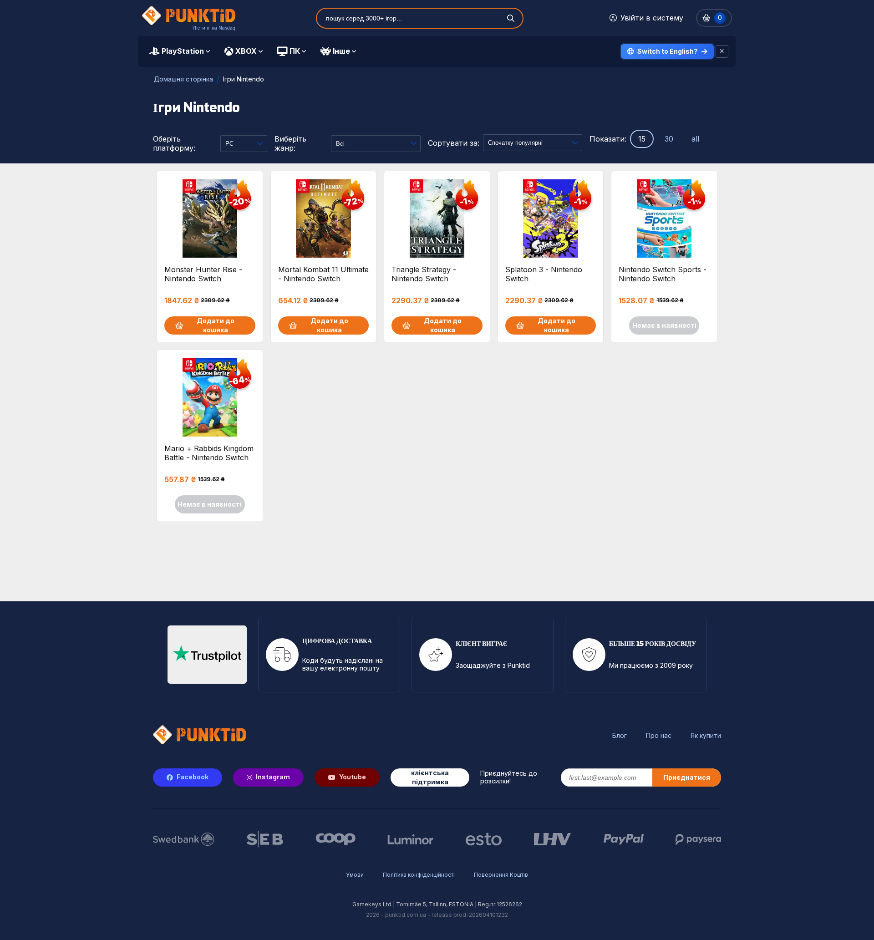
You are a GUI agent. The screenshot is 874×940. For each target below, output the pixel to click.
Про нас (658, 735)
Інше (341, 51)
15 (641, 138)
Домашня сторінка (183, 79)
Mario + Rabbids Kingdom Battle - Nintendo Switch (209, 453)
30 (669, 138)
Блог (619, 735)
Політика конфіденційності (419, 874)
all (695, 138)
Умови (355, 874)
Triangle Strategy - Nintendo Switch (423, 274)
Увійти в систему (651, 17)
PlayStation (183, 51)
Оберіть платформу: (174, 143)
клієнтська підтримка (430, 777)
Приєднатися (686, 777)
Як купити (706, 735)
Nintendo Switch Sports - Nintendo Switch (662, 274)
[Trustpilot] (207, 654)
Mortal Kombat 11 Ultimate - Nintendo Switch (323, 274)
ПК (295, 51)
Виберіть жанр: (290, 143)
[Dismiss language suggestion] (722, 51)
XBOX (246, 51)
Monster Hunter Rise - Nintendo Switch (203, 274)
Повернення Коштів (501, 874)
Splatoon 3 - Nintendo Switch (543, 274)
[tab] (179, 51)
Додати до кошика (215, 325)
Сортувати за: (453, 142)
